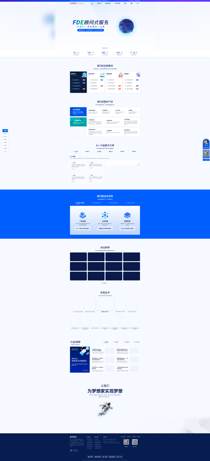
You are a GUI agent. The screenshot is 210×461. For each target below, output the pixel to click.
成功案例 (5, 142)
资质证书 (5, 145)
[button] (142, 26)
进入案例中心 (104, 283)
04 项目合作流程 (130, 203)
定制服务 (5, 130)
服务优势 (5, 139)
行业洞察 (5, 148)
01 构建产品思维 (79, 203)
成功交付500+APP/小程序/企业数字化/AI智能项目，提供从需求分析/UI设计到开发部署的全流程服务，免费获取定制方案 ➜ (89, 0)
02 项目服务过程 (96, 203)
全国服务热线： (135, 0)
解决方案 (5, 136)
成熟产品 (5, 133)
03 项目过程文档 (113, 203)
